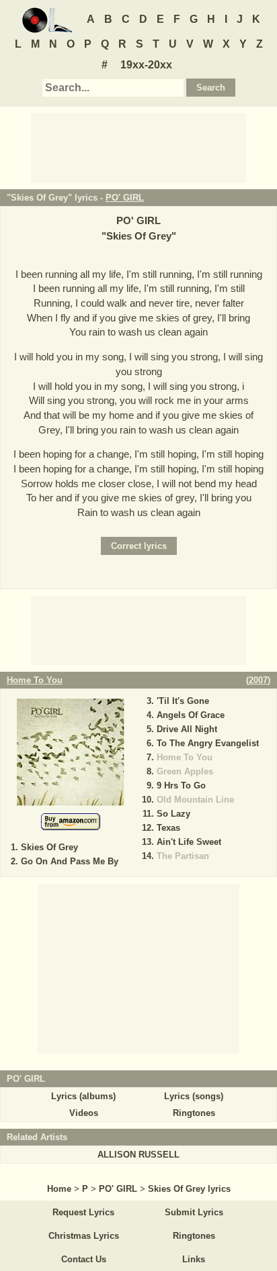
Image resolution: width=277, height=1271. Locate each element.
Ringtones (194, 1113)
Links (193, 1259)
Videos (83, 1113)
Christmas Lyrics (83, 1236)
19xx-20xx (146, 64)
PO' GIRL (125, 198)
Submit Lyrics (194, 1212)
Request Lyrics (83, 1212)
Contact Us (83, 1259)
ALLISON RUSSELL (138, 1155)
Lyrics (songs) (193, 1096)
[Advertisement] (138, 147)
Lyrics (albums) (83, 1096)
